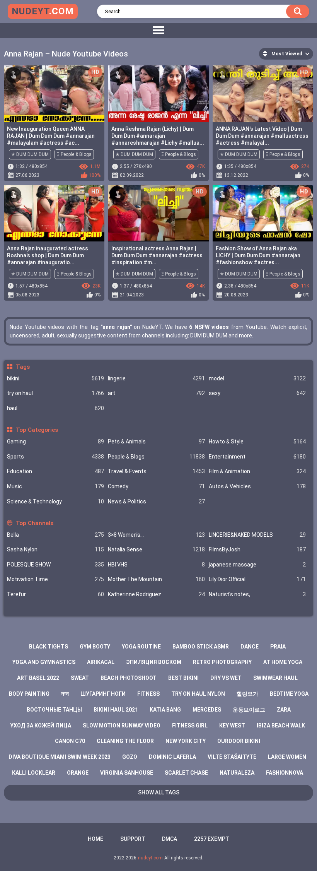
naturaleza (237, 773)
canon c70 (70, 741)
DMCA (169, 839)
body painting (29, 694)
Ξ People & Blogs (74, 154)
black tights (48, 646)
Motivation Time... (55, 579)
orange (78, 773)
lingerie (156, 378)
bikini (55, 378)
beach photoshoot (129, 678)
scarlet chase (186, 773)
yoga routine (141, 646)
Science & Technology (55, 501)
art (156, 393)
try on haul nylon (198, 694)
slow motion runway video (121, 725)
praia (278, 646)
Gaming (55, 441)
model (257, 378)
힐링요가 (247, 694)
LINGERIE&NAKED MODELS (257, 535)
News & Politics (156, 501)
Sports (55, 456)
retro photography (222, 662)
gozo (129, 757)
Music (55, 486)
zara (284, 710)
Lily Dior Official (257, 579)
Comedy (156, 486)
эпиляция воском (153, 662)
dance (249, 646)
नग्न (65, 694)
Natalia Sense (156, 549)
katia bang (165, 710)
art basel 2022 (38, 678)
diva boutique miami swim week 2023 (60, 757)
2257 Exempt (211, 839)
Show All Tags (158, 792)
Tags (22, 366)
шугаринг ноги (103, 694)
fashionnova (284, 773)
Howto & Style (257, 441)
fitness (148, 694)
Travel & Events (156, 471)
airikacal (100, 662)
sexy (257, 393)
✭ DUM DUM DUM (30, 154)
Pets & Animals (156, 441)
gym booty (95, 646)
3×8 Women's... (156, 535)
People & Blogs (156, 456)
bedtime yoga (289, 694)
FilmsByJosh (257, 549)
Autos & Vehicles (257, 486)
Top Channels (34, 523)
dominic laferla (172, 757)
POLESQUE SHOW (55, 564)
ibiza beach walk (281, 725)
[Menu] (158, 30)
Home (95, 839)
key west (232, 725)
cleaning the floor (125, 741)
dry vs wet (226, 678)
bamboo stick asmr (200, 646)
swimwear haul (275, 678)
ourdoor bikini (238, 741)
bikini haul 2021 (116, 710)
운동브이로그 (249, 710)
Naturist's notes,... (257, 594)
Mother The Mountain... (156, 579)
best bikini (183, 678)
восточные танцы (54, 710)
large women (287, 757)
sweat (80, 678)
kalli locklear (33, 773)
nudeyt (43, 11)
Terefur (55, 594)
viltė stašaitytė (232, 757)
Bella (55, 535)
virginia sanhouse (126, 773)
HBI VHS (156, 564)
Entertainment (257, 456)
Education (55, 471)
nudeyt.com (150, 858)
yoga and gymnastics (43, 662)
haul (55, 408)
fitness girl (190, 725)
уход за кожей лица (40, 725)
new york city (185, 741)
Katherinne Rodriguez (156, 594)
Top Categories (37, 429)
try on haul (55, 393)
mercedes (207, 710)
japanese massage (257, 564)
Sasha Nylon (55, 549)
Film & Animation (257, 471)
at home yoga (282, 662)
